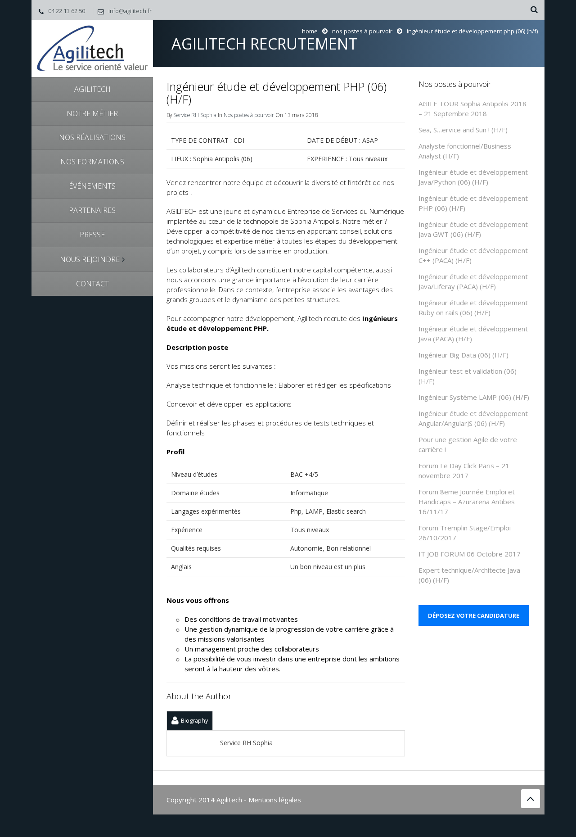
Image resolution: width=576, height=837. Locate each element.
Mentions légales (274, 799)
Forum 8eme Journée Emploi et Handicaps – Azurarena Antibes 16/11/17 (466, 501)
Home (310, 31)
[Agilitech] (92, 48)
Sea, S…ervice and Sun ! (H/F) (463, 129)
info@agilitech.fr (130, 11)
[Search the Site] (534, 9)
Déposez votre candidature (473, 615)
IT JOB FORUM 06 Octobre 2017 (469, 553)
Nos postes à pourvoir (362, 31)
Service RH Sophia (194, 114)
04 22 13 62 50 (66, 11)
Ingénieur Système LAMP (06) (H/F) (473, 397)
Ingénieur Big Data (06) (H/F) (463, 354)
